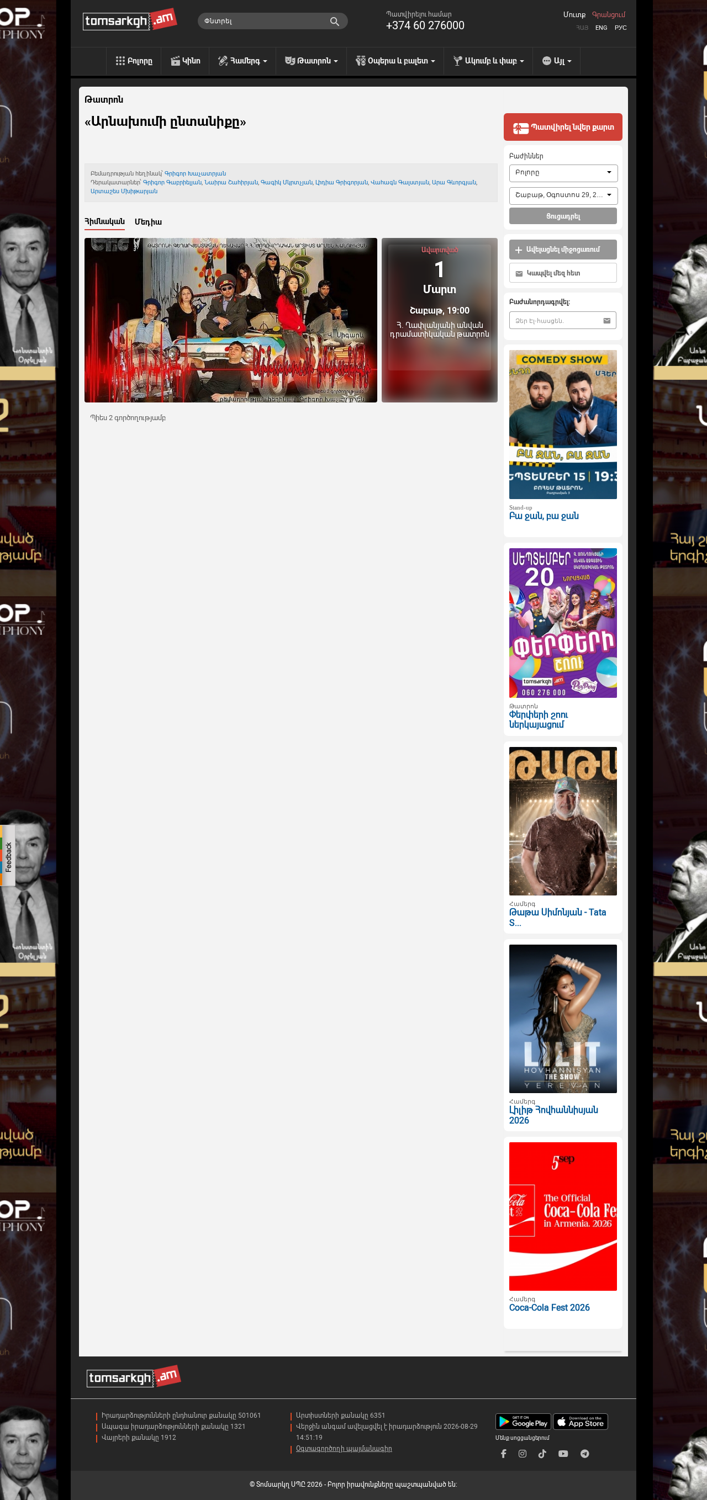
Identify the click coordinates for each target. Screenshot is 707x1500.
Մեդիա (148, 222)
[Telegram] (585, 1454)
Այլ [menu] (560, 60)
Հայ (582, 27)
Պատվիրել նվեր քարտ (571, 127)
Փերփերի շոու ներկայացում (538, 719)
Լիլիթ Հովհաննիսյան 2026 (553, 1115)
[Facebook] (503, 1454)
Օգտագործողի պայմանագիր (344, 1449)
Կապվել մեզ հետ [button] (552, 273)
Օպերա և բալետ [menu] (399, 60)
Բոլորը (140, 60)
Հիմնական (105, 221)
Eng (601, 27)
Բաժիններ (526, 156)
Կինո (191, 60)
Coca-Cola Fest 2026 (549, 1307)
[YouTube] (563, 1454)
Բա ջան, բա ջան (544, 516)
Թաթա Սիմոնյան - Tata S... (557, 917)
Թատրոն (104, 100)
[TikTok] (542, 1454)
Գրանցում (608, 14)
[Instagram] (522, 1454)
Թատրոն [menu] (315, 60)
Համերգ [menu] (246, 60)
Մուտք (574, 14)
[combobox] (563, 173)
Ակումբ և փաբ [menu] (492, 60)
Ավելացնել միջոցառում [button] (562, 249)
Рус (621, 27)
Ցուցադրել (563, 216)
